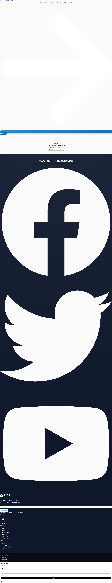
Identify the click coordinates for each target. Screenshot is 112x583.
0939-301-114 (18, 502)
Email (1, 505)
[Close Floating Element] (110, 563)
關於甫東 (40, 2)
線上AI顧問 (71, 2)
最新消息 (58, 2)
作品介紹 (46, 2)
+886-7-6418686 (6, 502)
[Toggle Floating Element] (1, 581)
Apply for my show (56, 578)
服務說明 (52, 2)
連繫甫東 (65, 2)
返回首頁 (59, 147)
